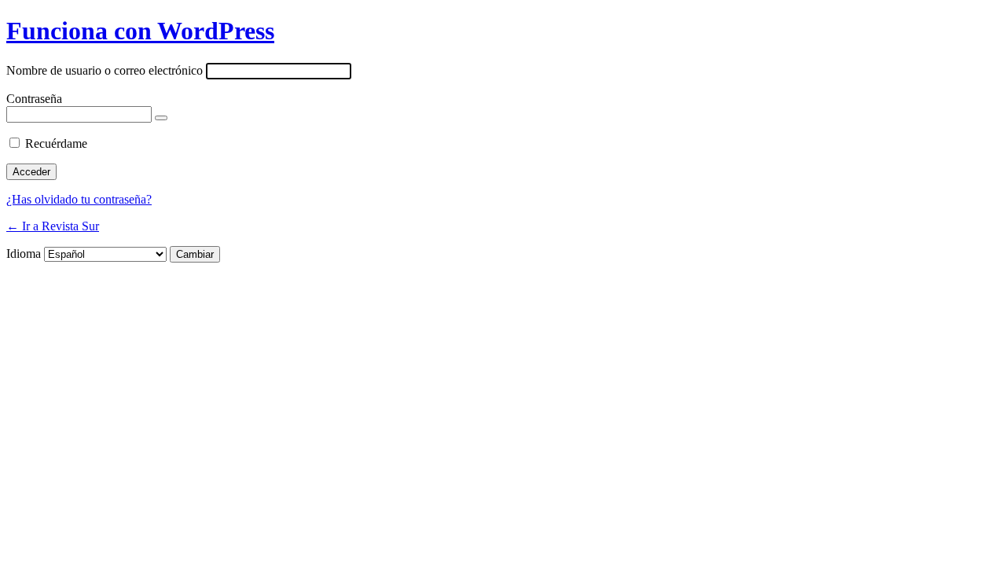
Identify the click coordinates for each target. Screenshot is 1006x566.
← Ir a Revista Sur (52, 226)
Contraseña (34, 98)
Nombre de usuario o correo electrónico (104, 70)
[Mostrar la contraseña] (161, 118)
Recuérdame (56, 143)
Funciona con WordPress (140, 31)
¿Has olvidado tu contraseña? (79, 199)
